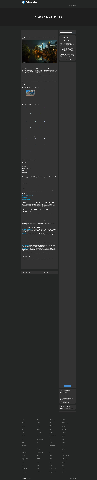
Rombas (51, 462)
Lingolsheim (38, 458)
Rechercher (62, 31)
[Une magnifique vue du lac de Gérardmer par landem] (72, 107)
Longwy (38, 461)
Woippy (63, 472)
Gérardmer (38, 422)
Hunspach (38, 438)
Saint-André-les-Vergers (53, 468)
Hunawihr (38, 436)
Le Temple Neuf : (24, 237)
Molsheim (38, 472)
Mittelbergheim (39, 471)
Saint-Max (63, 420)
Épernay (23, 462)
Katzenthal (38, 446)
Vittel (63, 465)
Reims (50, 448)
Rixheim (51, 458)
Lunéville (38, 462)
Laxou (37, 456)
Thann (63, 445)
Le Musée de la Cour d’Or (25, 248)
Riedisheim (51, 455)
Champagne (67, 44)
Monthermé (51, 419)
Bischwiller (23, 436)
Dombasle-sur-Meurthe (25, 458)
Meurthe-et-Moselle (67, 51)
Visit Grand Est (31, 2)
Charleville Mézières (24, 445)
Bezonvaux (23, 433)
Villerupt (63, 462)
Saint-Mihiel (64, 422)
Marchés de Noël (64, 50)
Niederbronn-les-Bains (53, 435)
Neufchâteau (51, 433)
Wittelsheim (64, 469)
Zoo (70, 59)
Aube (61, 43)
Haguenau (38, 429)
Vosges (66, 59)
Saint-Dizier (51, 472)
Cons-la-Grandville (24, 452)
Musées (68, 54)
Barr (22, 429)
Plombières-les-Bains (52, 445)
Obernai (51, 438)
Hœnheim (38, 435)
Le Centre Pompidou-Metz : (26, 233)
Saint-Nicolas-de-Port (65, 423)
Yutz (63, 474)
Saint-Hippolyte (52, 474)
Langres (38, 455)
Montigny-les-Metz (52, 420)
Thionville (63, 446)
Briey (22, 439)
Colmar (23, 449)
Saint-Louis (63, 419)
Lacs (69, 48)
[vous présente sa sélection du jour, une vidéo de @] (62, 100)
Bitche (23, 438)
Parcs (67, 55)
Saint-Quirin (64, 425)
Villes (62, 59)
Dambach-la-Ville (24, 456)
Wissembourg (64, 468)
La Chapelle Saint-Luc (40, 452)
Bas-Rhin (65, 43)
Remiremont (51, 449)
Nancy (73, 54)
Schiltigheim (64, 432)
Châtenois (23, 446)
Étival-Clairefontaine (24, 468)
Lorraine (63, 49)
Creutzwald (23, 455)
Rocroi (50, 459)
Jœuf (37, 445)
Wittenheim (64, 471)
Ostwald (51, 442)
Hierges (38, 433)
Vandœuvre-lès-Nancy (65, 455)
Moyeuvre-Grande (52, 425)
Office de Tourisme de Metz (26, 197)
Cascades (62, 44)
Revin (50, 452)
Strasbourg (63, 442)
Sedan (63, 433)
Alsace (67, 40)
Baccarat (23, 425)
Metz (37, 469)
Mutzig (50, 429)
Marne (69, 50)
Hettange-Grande (39, 432)
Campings (69, 43)
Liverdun (38, 459)
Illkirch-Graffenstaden (40, 439)
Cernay (23, 442)
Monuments (67, 53)
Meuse (62, 53)
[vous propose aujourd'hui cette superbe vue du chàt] (62, 334)
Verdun (63, 458)
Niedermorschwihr (52, 436)
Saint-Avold (51, 469)
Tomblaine (63, 449)
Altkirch (23, 419)
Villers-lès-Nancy (64, 461)
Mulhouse (51, 426)
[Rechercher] (73, 33)
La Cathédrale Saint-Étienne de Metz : (27, 229)
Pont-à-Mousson (52, 446)
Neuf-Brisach (51, 432)
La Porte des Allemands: (25, 245)
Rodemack (51, 461)
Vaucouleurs (64, 456)
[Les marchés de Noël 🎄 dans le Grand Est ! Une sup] (67, 307)
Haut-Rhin (67, 46)
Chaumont (23, 448)
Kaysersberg (38, 448)
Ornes (50, 439)
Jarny (37, 442)
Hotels (66, 48)
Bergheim (23, 432)
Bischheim (23, 435)
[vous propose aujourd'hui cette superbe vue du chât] (67, 218)
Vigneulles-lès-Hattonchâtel (66, 459)
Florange (23, 474)
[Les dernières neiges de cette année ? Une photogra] (62, 217)
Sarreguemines (64, 429)
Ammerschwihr (24, 420)
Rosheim (51, 465)
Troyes (63, 452)
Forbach (38, 419)
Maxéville (38, 468)
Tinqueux (63, 448)
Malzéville (38, 465)
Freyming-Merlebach (39, 420)
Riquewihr (51, 456)
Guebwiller (38, 426)
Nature (62, 55)
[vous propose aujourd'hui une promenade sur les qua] (67, 120)
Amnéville (23, 422)
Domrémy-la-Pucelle (24, 459)
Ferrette (23, 471)
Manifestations (70, 49)
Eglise (66, 45)
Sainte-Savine (64, 426)
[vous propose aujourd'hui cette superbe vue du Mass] (72, 229)
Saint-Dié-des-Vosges (53, 471)
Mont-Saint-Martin (39, 474)
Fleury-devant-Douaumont (25, 472)
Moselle (63, 54)
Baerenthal (23, 426)
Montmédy (51, 422)
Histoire (63, 48)
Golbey (38, 423)
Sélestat (63, 435)
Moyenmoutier (51, 423)
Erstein (23, 465)
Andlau (23, 423)
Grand (37, 425)
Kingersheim (38, 449)
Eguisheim (23, 461)
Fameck (23, 469)
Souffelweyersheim (65, 438)
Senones (63, 436)
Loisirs (72, 48)
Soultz (63, 439)
